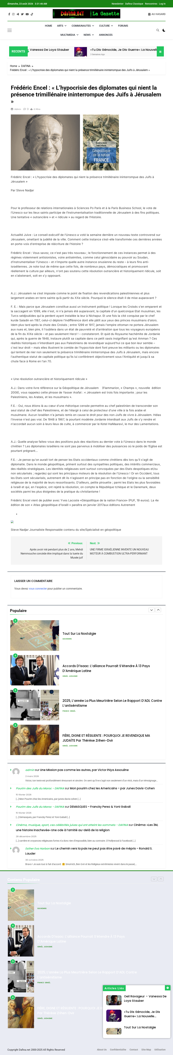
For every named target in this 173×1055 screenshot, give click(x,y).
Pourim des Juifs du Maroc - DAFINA (40, 788)
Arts (60, 25)
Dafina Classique (134, 3)
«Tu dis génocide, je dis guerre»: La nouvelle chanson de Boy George (119, 50)
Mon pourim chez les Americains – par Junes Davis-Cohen (112, 788)
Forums (123, 25)
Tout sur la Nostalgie (140, 1027)
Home (48, 25)
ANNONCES (106, 34)
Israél (65, 641)
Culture (104, 25)
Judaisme (73, 641)
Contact (134, 1049)
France (66, 676)
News (87, 34)
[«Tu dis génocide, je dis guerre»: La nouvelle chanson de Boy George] (56, 53)
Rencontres (151, 3)
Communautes (81, 25)
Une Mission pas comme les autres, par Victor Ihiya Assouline (84, 770)
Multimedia (67, 34)
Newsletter (117, 3)
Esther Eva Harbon (37, 849)
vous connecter (38, 588)
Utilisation (160, 1049)
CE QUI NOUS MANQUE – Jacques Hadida (95, 738)
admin (17, 109)
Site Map (146, 1049)
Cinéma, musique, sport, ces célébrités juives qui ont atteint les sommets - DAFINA (72, 825)
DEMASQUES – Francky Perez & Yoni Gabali (100, 807)
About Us (102, 1049)
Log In (162, 3)
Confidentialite (118, 1049)
